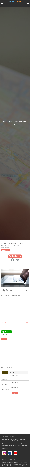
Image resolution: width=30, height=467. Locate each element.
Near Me (4, 339)
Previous (3, 322)
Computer (11, 372)
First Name (15, 377)
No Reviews (13, 247)
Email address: (15, 387)
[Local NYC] (15, 2)
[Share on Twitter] (17, 260)
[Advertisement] (14, 354)
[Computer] (5, 372)
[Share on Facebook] (12, 260)
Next (27, 322)
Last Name (15, 382)
